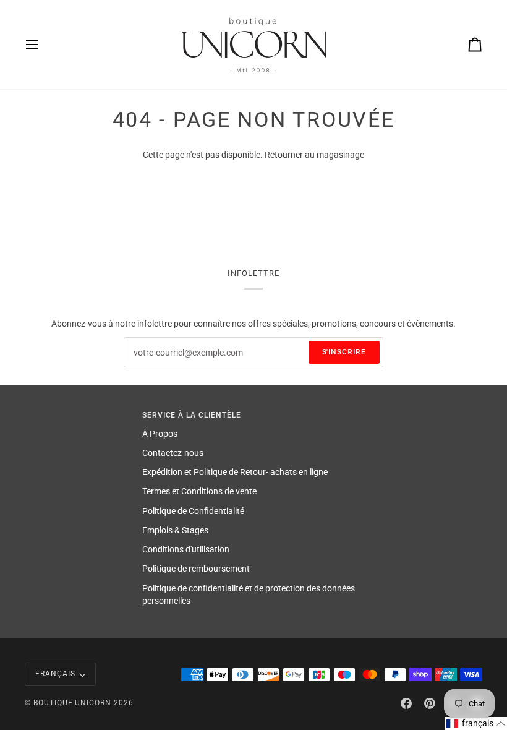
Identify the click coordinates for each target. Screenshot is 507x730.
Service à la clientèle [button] (191, 415)
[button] (476, 723)
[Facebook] (406, 703)
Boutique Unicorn (72, 702)
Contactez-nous (172, 453)
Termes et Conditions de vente (199, 491)
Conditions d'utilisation (185, 549)
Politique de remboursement (196, 568)
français (55, 673)
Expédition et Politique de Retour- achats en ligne (235, 472)
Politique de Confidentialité (193, 511)
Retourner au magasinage (314, 155)
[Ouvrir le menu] (43, 44)
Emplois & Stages (175, 530)
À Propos (159, 434)
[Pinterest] (429, 703)
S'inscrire (344, 352)
